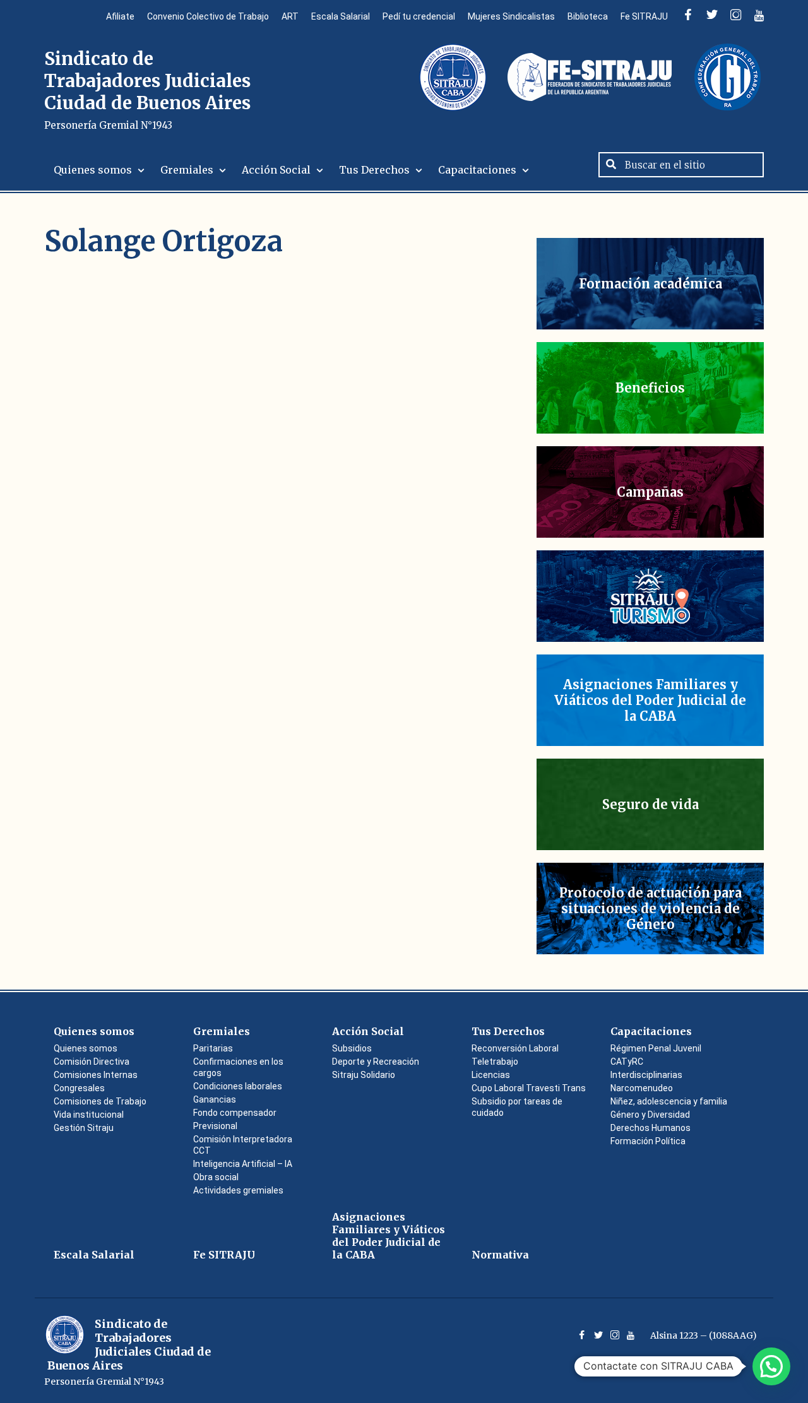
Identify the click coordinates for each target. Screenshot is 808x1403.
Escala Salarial (340, 16)
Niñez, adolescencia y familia (668, 1101)
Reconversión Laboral (515, 1048)
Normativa (500, 1254)
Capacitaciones (477, 169)
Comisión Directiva (91, 1062)
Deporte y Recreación (375, 1062)
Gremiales (186, 169)
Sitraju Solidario (363, 1075)
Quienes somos (93, 169)
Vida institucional (89, 1115)
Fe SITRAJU (644, 16)
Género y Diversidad (650, 1115)
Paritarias (213, 1048)
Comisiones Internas (96, 1075)
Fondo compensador (234, 1113)
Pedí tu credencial (419, 16)
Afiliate (120, 16)
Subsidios (352, 1048)
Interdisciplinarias (646, 1075)
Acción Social (276, 169)
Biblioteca (587, 16)
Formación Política (648, 1141)
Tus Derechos (374, 169)
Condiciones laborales (237, 1086)
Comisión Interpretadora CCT (242, 1145)
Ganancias (214, 1099)
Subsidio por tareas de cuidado (517, 1107)
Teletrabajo (495, 1062)
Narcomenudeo (641, 1088)
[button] (771, 1366)
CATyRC (626, 1062)
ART (290, 16)
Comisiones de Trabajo (100, 1101)
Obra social (216, 1177)
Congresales (79, 1088)
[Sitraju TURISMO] (650, 596)
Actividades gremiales (238, 1190)
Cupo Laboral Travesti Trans (529, 1088)
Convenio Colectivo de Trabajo (208, 16)
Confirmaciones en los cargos (238, 1067)
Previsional (215, 1126)
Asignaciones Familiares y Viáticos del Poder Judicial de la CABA (388, 1236)
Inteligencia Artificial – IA (242, 1164)
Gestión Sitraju (84, 1128)
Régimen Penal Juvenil (655, 1048)
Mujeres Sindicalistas (511, 16)
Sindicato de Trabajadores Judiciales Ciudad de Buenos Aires (147, 89)
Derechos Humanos (650, 1128)
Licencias (491, 1075)
